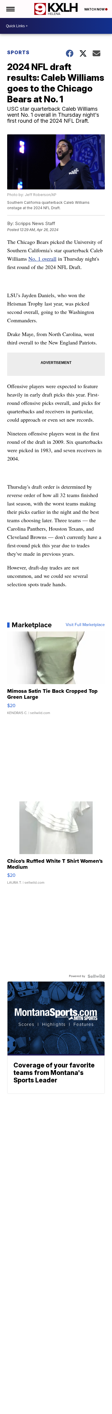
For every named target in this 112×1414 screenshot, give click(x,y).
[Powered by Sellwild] (96, 976)
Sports (18, 52)
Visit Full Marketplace (85, 625)
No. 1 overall (42, 258)
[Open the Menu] (10, 8)
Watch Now (94, 9)
